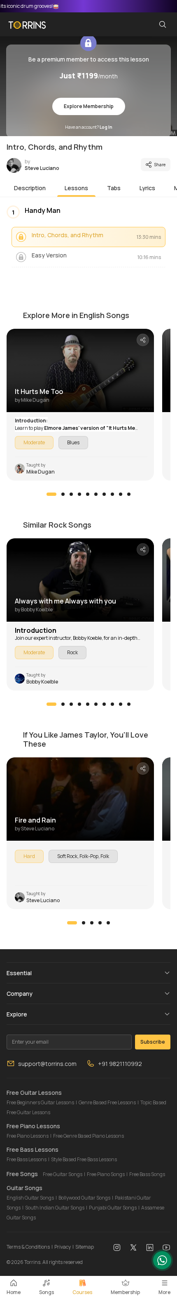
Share (159, 164)
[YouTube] (166, 1247)
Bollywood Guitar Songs (84, 1197)
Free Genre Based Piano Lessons (88, 1135)
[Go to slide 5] (88, 494)
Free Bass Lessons (27, 1159)
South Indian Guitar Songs (54, 1207)
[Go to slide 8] (112, 494)
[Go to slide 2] (63, 494)
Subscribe (152, 1041)
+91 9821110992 (120, 1064)
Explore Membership (89, 106)
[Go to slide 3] (71, 494)
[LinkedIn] (150, 1247)
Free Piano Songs (106, 1174)
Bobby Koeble (87, 637)
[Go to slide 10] (129, 494)
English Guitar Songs (30, 1197)
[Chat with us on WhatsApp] (162, 1260)
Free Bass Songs (147, 1174)
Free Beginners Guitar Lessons (40, 1102)
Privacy (62, 1246)
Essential (19, 973)
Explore (17, 1014)
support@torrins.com (47, 1064)
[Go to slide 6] (96, 494)
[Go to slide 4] (79, 494)
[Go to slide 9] (120, 494)
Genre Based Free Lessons (107, 1102)
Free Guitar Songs (62, 1174)
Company (20, 993)
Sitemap (84, 1246)
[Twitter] (133, 1247)
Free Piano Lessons (28, 1135)
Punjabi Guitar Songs (113, 1207)
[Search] (162, 24)
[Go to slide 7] (104, 494)
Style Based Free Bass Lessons (84, 1159)
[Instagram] (117, 1247)
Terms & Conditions (28, 1246)
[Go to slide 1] (51, 494)
